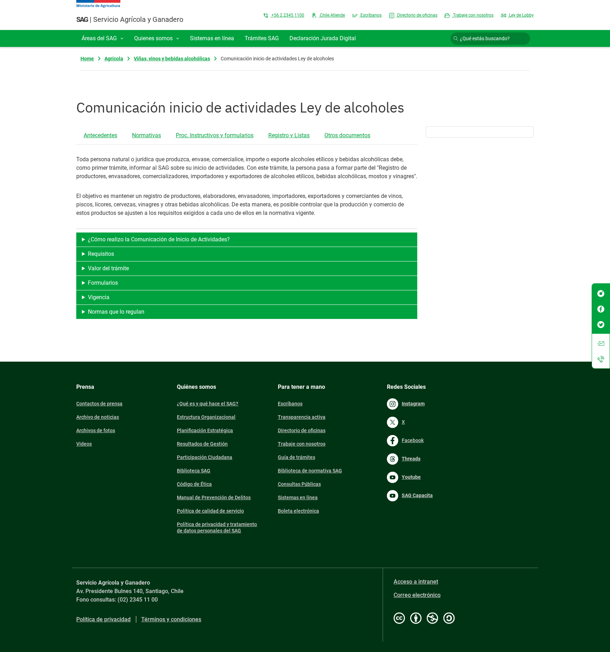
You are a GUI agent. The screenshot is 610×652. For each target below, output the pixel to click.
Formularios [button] (103, 282)
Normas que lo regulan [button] (116, 311)
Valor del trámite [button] (108, 268)
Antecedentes (100, 135)
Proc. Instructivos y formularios (214, 135)
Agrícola (113, 58)
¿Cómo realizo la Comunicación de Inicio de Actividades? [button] (159, 239)
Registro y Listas (289, 135)
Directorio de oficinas (416, 15)
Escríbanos (370, 15)
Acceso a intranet (416, 581)
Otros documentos (347, 135)
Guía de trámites (296, 457)
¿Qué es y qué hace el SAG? (207, 403)
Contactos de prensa (99, 403)
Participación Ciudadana (204, 457)
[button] (102, 38)
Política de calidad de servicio (210, 511)
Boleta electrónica (298, 511)
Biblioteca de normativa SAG (310, 470)
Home (87, 58)
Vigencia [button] (98, 297)
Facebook (413, 440)
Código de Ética (194, 484)
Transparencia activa (301, 417)
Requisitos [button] (101, 253)
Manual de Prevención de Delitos (214, 497)
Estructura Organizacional (206, 417)
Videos (84, 444)
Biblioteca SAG (193, 470)
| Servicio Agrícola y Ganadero (129, 19)
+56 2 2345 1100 (287, 15)
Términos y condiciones (171, 619)
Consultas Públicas (299, 484)
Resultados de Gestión (202, 444)
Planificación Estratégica (205, 430)
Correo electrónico (417, 595)
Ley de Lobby (521, 15)
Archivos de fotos (95, 430)
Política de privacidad (103, 619)
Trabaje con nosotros (473, 15)
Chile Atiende (332, 15)
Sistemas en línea (298, 497)
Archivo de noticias (97, 417)
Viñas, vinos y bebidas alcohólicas (172, 58)
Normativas (146, 135)
